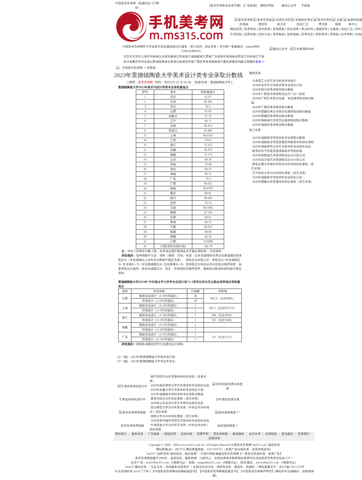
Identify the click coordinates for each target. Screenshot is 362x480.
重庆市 (136, 61)
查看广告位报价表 (237, 449)
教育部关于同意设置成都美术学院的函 (277, 151)
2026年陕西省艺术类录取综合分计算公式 (278, 155)
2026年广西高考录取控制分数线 (272, 107)
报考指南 (293, 34)
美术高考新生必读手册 (225, 5)
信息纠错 (186, 433)
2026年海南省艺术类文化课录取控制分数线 (280, 120)
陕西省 (163, 61)
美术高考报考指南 (132, 425)
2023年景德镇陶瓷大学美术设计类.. (154, 356)
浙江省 (189, 56)
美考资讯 (250, 29)
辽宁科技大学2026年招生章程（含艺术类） (280, 173)
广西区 (198, 61)
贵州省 (189, 61)
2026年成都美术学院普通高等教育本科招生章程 (283, 142)
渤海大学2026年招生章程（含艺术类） (175, 416)
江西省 (207, 56)
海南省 (215, 61)
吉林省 (251, 56)
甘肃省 (171, 61)
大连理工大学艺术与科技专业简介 (274, 80)
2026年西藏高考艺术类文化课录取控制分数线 (281, 111)
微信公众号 (289, 5)
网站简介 (121, 433)
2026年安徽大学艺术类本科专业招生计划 (177, 389)
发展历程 (214, 438)
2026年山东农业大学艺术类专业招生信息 (177, 403)
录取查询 (321, 34)
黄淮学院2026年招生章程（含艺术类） (175, 398)
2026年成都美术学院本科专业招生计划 (277, 177)
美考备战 (278, 34)
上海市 (145, 56)
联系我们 (304, 433)
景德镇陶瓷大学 (128, 87)
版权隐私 (238, 433)
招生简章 (293, 29)
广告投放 (250, 5)
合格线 (334, 29)
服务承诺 (137, 433)
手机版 (305, 5)
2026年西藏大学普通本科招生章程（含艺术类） (283, 181)
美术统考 (264, 29)
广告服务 (154, 433)
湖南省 (233, 56)
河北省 (145, 61)
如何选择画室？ (227, 425)
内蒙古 (242, 61)
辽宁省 (259, 56)
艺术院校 (236, 34)
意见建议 (287, 433)
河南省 (154, 56)
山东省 (163, 56)
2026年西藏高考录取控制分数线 (272, 116)
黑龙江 (242, 56)
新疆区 (233, 61)
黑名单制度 (220, 433)
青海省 (207, 61)
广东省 (215, 56)
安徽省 (171, 56)
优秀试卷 (250, 34)
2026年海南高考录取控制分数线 (272, 124)
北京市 (127, 56)
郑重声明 (203, 433)
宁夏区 (224, 61)
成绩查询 (321, 29)
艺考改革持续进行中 (132, 399)
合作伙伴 (255, 433)
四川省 (127, 61)
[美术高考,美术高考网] (171, 42)
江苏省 (180, 56)
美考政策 (278, 29)
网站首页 (236, 29)
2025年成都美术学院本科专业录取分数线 (177, 394)
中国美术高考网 (125, 3)
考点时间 (307, 29)
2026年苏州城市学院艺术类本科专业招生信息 (180, 420)
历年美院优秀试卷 (227, 399)
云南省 (180, 61)
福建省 (198, 56)
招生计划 (264, 34)
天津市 (136, 56)
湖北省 (224, 56)
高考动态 (307, 34)
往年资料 (347, 34)
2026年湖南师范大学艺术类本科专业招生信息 (281, 146)
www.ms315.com (190, 444)
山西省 (154, 61)
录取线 (334, 34)
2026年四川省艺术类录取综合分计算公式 (278, 159)
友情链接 (271, 433)
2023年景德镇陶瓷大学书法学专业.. (154, 361)
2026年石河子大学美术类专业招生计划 (277, 85)
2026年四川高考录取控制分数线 (272, 89)
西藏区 (251, 61)
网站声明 (267, 5)
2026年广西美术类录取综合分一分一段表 (278, 94)
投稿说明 (170, 433)
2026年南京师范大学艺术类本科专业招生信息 (180, 385)
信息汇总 (347, 29)
